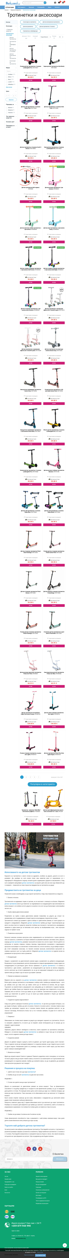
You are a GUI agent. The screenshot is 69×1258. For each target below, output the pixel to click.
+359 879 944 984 (49, 10)
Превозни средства (16, 10)
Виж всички (9, 87)
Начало (6, 10)
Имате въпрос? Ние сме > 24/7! (26, 1223)
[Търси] (44, 2)
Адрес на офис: (16, 1230)
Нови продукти (21, 7)
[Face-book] (34, 1148)
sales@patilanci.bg (21, 1238)
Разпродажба (40, 7)
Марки (49, 7)
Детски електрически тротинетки (51, 22)
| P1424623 (31, 810)
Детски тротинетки (28, 26)
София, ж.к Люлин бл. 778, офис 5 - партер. (23, 1235)
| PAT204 (53, 810)
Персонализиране (29, 1255)
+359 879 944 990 (61, 10)
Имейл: (19, 1238)
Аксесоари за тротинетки (29, 22)
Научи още (40, 1252)
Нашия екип (8, 1179)
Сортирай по (35, 37)
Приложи (11, 99)
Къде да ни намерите (10, 1184)
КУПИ (30, 80)
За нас (6, 1176)
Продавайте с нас (9, 1181)
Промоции (31, 7)
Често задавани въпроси (43, 1200)
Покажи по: (54, 37)
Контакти (57, 7)
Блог (6, 1190)
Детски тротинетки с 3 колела (47, 26)
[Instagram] (29, 1148)
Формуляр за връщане (42, 1203)
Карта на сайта (9, 1187)
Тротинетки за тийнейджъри (30, 31)
